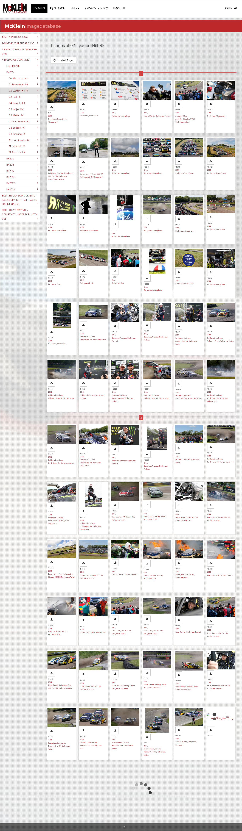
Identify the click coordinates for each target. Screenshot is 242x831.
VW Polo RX (53, 176)
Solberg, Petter (213, 341)
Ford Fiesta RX (86, 339)
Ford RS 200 (157, 575)
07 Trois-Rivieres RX (19, 121)
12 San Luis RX (17, 152)
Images (39, 8)
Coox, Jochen (117, 517)
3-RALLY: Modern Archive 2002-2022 (20, 51)
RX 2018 (10, 177)
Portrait (167, 116)
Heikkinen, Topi (54, 173)
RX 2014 (10, 72)
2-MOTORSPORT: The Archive (18, 43)
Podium (147, 340)
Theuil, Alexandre (65, 574)
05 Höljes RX (16, 109)
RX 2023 (10, 189)
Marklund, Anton (67, 173)
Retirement (179, 745)
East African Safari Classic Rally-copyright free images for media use (19, 200)
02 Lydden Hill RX (18, 90)
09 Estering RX (17, 133)
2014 (50, 116)
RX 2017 (10, 171)
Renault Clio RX (54, 746)
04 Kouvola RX (17, 103)
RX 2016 (10, 164)
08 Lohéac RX (16, 127)
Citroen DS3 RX (97, 174)
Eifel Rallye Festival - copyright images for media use (20, 214)
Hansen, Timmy (181, 741)
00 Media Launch (18, 78)
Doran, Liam (85, 174)
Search (59, 8)
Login (228, 8)
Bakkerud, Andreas (87, 336)
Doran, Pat (148, 575)
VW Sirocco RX (128, 517)
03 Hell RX (14, 96)
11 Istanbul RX (17, 146)
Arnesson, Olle (180, 116)
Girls (90, 177)
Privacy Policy (96, 8)
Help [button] (74, 8)
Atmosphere (52, 122)
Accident (124, 688)
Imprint (119, 8)
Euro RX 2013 (13, 66)
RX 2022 (10, 183)
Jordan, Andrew (181, 341)
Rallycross (52, 119)
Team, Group (62, 119)
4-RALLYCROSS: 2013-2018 (15, 59)
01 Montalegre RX (18, 84)
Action (186, 122)
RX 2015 (10, 158)
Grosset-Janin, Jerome (56, 743)
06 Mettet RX (16, 115)
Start (59, 284)
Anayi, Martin (149, 116)
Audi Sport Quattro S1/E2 (185, 119)
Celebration (211, 401)
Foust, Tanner (180, 632)
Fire (154, 578)
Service (61, 179)
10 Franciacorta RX (19, 140)
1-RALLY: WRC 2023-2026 (15, 37)
